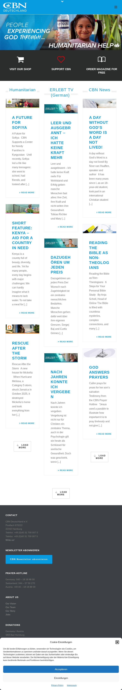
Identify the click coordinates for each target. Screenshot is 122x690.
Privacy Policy (57, 685)
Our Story (10, 611)
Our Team (11, 607)
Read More (27, 193)
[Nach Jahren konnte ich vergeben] (61, 357)
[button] (117, 642)
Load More (24, 446)
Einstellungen (61, 678)
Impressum (72, 685)
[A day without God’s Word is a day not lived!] (99, 103)
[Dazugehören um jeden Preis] (61, 243)
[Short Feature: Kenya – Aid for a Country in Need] (22, 208)
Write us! (10, 540)
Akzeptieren (61, 669)
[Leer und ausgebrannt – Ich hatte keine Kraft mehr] (61, 108)
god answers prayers (99, 372)
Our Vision (11, 603)
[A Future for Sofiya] (22, 103)
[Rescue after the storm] (22, 329)
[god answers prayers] (99, 353)
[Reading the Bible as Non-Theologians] (99, 228)
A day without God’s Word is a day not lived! (98, 132)
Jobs (8, 614)
